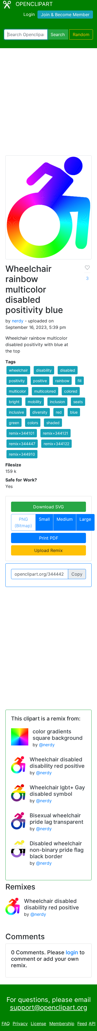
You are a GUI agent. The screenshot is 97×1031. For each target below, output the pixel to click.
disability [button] (44, 370)
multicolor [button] (17, 391)
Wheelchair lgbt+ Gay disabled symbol (57, 790)
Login (29, 14)
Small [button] (44, 519)
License (38, 1023)
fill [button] (79, 380)
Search (58, 34)
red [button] (59, 412)
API (92, 1023)
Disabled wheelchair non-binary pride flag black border (57, 850)
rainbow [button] (62, 380)
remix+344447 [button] (22, 443)
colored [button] (70, 391)
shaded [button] (53, 422)
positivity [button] (17, 380)
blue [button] (74, 412)
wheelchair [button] (18, 370)
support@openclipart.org (48, 1007)
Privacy (20, 1023)
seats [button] (78, 401)
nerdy (17, 320)
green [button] (14, 422)
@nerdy (47, 744)
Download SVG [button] (48, 506)
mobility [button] (34, 401)
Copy (76, 574)
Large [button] (85, 519)
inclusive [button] (16, 412)
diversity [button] (39, 412)
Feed (82, 1023)
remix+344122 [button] (56, 443)
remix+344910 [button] (22, 454)
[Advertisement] (48, 104)
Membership (61, 1023)
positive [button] (40, 380)
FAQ (6, 1023)
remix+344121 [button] (55, 433)
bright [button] (14, 401)
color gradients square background (58, 734)
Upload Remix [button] (48, 550)
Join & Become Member (65, 14)
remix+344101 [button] (21, 433)
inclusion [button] (57, 401)
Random (81, 34)
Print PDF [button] (48, 538)
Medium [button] (65, 519)
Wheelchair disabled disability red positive (57, 762)
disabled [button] (67, 370)
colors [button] (32, 422)
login (72, 952)
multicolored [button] (45, 391)
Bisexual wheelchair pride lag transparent (56, 818)
